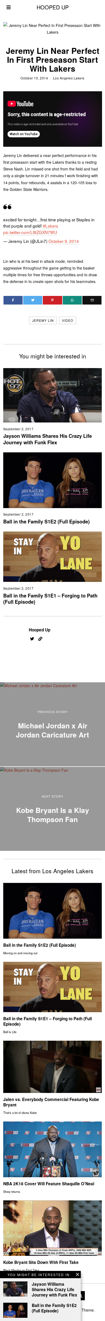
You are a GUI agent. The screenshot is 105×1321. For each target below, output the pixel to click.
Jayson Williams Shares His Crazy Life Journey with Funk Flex (47, 439)
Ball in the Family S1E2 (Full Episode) (46, 521)
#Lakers (50, 226)
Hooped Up (39, 630)
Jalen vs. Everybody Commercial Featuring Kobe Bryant (51, 1102)
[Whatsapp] (72, 300)
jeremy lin (43, 320)
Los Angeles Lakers (69, 78)
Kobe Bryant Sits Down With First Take (41, 1262)
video (67, 320)
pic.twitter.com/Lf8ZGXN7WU (30, 232)
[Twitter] (32, 300)
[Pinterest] (52, 300)
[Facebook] (13, 300)
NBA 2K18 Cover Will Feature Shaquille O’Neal (48, 1184)
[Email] (92, 300)
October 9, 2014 (63, 241)
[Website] (40, 639)
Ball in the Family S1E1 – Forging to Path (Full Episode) (50, 599)
